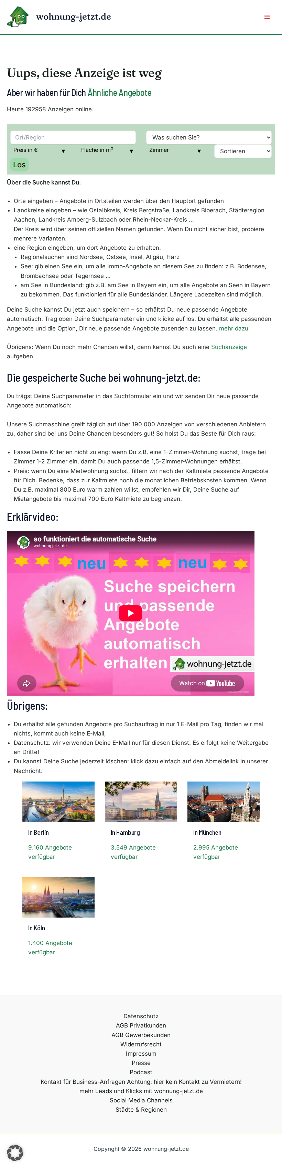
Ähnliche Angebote (120, 92)
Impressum (141, 1053)
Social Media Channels (141, 1100)
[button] (15, 1153)
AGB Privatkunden (141, 1025)
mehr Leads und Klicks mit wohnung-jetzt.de (141, 1091)
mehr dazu (233, 328)
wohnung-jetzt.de (73, 16)
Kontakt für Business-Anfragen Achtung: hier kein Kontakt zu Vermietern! (141, 1081)
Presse (141, 1062)
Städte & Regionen (141, 1109)
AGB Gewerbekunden (141, 1035)
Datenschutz (141, 1016)
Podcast (141, 1072)
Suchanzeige (229, 347)
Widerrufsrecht (141, 1044)
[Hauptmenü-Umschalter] (267, 17)
